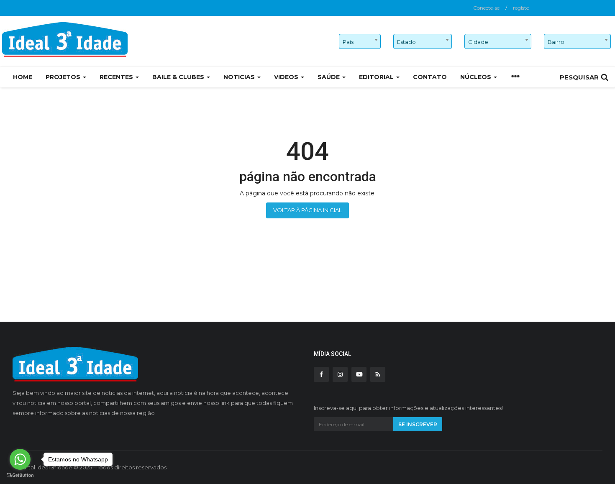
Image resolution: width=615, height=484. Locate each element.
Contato (430, 77)
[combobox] (360, 41)
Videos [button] (287, 77)
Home (22, 77)
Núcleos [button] (476, 77)
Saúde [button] (329, 77)
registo (521, 8)
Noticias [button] (239, 77)
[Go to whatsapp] (20, 459)
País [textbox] (348, 41)
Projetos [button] (64, 77)
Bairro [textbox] (556, 41)
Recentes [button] (117, 77)
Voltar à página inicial (307, 210)
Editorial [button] (377, 77)
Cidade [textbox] (478, 41)
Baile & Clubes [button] (179, 77)
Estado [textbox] (406, 41)
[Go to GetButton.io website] (20, 475)
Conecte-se (486, 8)
